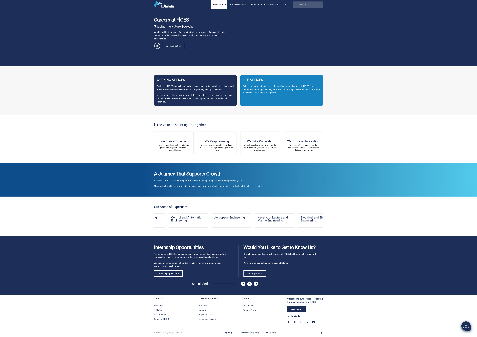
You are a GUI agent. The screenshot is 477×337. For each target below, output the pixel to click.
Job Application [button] (173, 46)
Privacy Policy (271, 333)
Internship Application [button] (168, 273)
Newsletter (296, 309)
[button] (321, 333)
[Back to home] (164, 4)
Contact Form (249, 310)
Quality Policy (227, 333)
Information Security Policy (248, 333)
